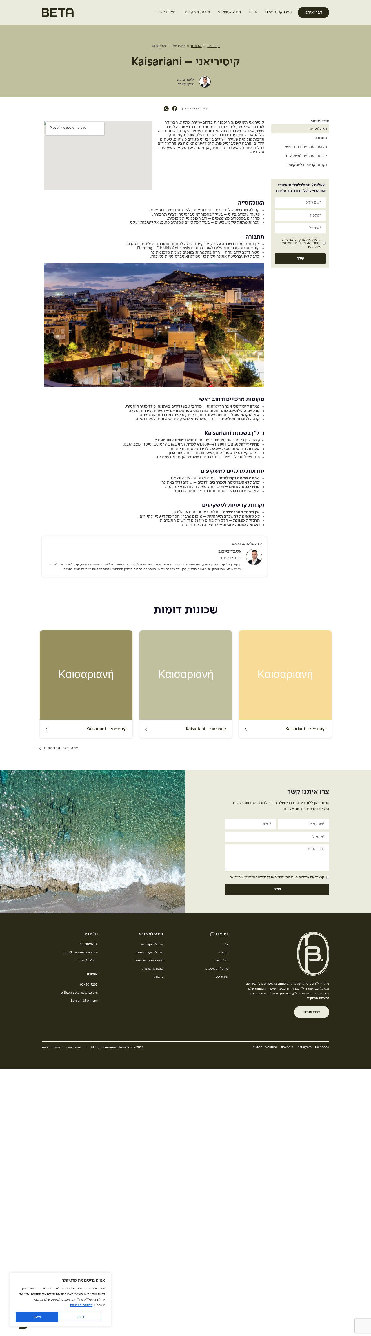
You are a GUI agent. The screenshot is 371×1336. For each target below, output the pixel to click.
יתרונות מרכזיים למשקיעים (306, 156)
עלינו (253, 12)
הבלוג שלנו (221, 960)
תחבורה (321, 138)
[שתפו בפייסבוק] (174, 108)
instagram (304, 1047)
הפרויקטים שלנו (278, 12)
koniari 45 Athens (84, 1001)
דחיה (80, 1317)
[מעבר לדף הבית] (58, 14)
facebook (322, 1047)
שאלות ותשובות (152, 968)
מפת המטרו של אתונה (148, 960)
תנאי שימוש (73, 1047)
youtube (271, 1047)
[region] (60, 1300)
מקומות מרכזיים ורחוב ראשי (306, 147)
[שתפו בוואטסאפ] (166, 108)
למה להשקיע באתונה (149, 952)
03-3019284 (89, 944)
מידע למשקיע (229, 12)
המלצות (223, 952)
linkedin (287, 1047)
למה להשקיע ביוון (151, 944)
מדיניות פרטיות (52, 1047)
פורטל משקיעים (196, 12)
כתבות (158, 977)
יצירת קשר (166, 12)
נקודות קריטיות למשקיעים (306, 165)
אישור (37, 1317)
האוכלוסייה (318, 128)
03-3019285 (89, 984)
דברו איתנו (313, 12)
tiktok (257, 1047)
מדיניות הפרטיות (81, 1305)
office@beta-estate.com (79, 993)
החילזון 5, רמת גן (86, 960)
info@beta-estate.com (80, 952)
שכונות (196, 46)
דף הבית (213, 46)
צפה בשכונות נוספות (60, 748)
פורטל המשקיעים (216, 968)
